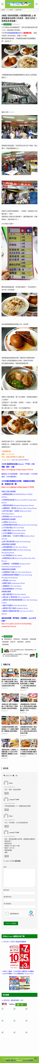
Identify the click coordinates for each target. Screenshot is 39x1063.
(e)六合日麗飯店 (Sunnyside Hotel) (13, 533)
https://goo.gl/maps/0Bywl (20, 460)
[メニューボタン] (36, 4)
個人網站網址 (7, 904)
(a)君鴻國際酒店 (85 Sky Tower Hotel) (14, 547)
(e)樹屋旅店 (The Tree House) (11, 586)
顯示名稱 (7, 890)
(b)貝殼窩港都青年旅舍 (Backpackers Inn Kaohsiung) (19, 525)
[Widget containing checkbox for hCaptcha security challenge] (19, 913)
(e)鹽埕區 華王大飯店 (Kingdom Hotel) (15, 608)
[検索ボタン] (2, 4)
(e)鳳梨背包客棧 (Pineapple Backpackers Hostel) (18, 505)
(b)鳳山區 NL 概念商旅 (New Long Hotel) (15, 597)
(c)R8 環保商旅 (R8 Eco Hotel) (12, 555)
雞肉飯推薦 (5, 642)
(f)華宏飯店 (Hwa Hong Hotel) (12, 516)
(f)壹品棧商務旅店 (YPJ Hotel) (12, 589)
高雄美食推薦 (7, 24)
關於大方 (13, 1060)
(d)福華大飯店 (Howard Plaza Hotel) (14, 530)
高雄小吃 (12, 642)
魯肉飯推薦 (5, 644)
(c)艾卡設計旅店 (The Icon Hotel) (13, 527)
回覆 (6, 793)
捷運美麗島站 (8, 639)
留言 (5, 867)
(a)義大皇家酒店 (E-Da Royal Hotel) (14, 594)
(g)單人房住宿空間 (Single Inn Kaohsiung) (16, 541)
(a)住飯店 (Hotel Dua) (9, 522)
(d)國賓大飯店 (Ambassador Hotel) (13, 583)
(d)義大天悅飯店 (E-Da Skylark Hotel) (14, 605)
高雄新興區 (20, 642)
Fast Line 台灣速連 (28, 1060)
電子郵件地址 (8, 897)
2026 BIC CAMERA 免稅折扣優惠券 (14, 941)
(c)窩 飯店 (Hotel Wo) (9, 580)
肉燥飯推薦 (33, 639)
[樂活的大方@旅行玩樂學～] (19, 4)
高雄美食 (27, 642)
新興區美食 (17, 639)
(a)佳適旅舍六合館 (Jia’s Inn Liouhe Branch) (16, 572)
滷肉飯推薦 (25, 639)
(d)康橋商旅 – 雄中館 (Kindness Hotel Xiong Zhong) (19, 508)
